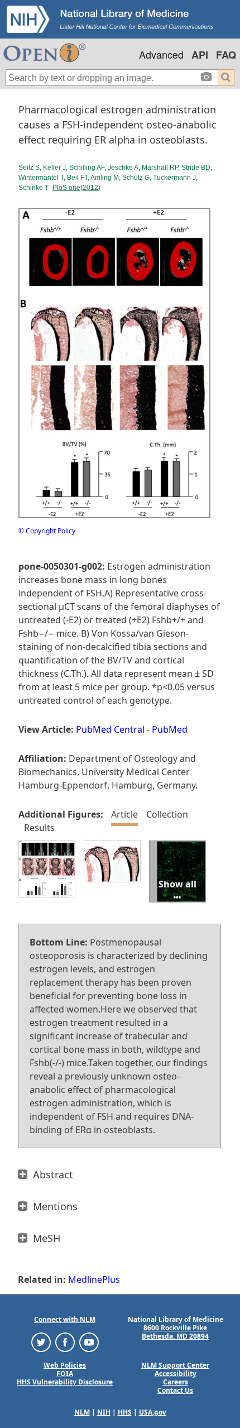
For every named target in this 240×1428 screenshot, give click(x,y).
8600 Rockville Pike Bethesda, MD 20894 (175, 1332)
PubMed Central (110, 729)
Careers (175, 1382)
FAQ (226, 54)
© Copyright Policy (46, 531)
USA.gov (152, 1412)
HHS (125, 1412)
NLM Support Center (175, 1365)
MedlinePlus (94, 1279)
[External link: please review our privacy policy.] (41, 1341)
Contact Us (175, 1390)
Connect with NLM (64, 1319)
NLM (82, 1412)
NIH (104, 1412)
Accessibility (175, 1373)
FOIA (64, 1373)
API (199, 54)
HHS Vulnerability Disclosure (65, 1382)
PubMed (170, 729)
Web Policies (65, 1365)
